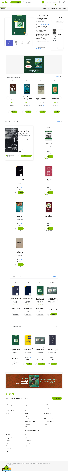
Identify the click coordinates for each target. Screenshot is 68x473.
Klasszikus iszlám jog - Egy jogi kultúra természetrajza (55, 97)
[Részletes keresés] (23, 2)
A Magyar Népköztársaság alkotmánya (49, 215)
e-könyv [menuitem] (18, 5)
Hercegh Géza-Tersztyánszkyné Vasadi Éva (24, 134)
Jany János (27, 99)
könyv (13, 80)
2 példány (53, 314)
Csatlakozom (57, 398)
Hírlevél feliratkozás (48, 418)
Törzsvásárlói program (52, 8)
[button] (33, 43)
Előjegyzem (59, 21)
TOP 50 (45, 424)
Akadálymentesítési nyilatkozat (32, 430)
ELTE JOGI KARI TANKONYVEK (44, 24)
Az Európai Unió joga (16, 298)
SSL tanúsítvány (10, 464)
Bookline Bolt (9, 413)
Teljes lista (58, 76)
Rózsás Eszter (49, 182)
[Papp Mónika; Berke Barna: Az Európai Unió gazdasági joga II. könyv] (40, 290)
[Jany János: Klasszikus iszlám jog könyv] (55, 89)
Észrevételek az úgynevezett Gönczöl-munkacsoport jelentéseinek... (24, 130)
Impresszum (28, 416)
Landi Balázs (19, 219)
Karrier (26, 413)
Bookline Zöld (28, 410)
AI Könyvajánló (16, 2)
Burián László (27, 352)
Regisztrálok (49, 2)
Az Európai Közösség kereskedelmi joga (28, 348)
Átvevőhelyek (9, 446)
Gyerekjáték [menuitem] (52, 5)
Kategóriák (3, 8)
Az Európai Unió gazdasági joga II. (40, 299)
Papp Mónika (15, 302)
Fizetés (8, 440)
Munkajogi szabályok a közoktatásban (19, 251)
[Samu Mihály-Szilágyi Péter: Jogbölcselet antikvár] (48, 135)
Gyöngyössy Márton (41, 99)
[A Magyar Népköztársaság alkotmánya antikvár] (49, 207)
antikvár (11, 127)
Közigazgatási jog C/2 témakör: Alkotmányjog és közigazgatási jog (49, 179)
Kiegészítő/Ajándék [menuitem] (62, 5)
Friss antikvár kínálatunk (11, 122)
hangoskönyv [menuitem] (26, 5)
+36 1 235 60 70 (9, 408)
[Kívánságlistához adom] (53, 21)
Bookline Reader (47, 413)
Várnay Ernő (15, 301)
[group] (9, 43)
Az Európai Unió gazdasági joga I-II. (52, 299)
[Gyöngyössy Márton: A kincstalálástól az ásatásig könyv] (41, 89)
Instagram (29, 440)
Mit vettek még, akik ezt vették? (14, 77)
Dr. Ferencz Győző (19, 253)
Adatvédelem (28, 424)
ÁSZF (26, 426)
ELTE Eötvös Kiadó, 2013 (40, 21)
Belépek (54, 2)
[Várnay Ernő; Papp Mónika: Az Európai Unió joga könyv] (15, 290)
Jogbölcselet (49, 143)
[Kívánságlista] (59, 2)
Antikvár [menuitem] (35, 5)
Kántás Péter (19, 182)
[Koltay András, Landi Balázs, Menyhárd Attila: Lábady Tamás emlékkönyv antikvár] (19, 207)
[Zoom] (26, 33)
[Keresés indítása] (43, 2)
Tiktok (28, 443)
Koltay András (19, 218)
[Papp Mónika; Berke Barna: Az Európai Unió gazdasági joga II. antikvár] (19, 25)
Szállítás (8, 443)
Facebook (29, 438)
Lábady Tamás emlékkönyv (19, 215)
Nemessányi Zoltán (52, 352)
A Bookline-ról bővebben (30, 408)
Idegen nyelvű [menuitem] (43, 5)
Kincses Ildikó (19, 183)
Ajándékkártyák (47, 410)
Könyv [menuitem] (3, 5)
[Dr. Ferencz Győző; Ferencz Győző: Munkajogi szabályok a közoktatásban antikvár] (19, 243)
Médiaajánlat (28, 418)
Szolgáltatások (9, 438)
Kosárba (60, 48)
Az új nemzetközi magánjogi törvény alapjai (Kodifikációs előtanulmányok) (52, 348)
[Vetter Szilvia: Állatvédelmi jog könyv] (13, 89)
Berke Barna (40, 302)
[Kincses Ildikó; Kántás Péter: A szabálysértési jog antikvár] (19, 171)
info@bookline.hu (10, 410)
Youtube (29, 446)
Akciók (60, 8)
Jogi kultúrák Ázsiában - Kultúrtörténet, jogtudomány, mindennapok (27, 97)
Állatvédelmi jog (13, 96)
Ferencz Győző (19, 255)
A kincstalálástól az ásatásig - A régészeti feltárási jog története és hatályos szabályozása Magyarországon (41, 97)
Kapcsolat (8, 448)
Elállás (7, 454)
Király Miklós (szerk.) (52, 301)
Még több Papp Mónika (16, 277)
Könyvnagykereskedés (30, 421)
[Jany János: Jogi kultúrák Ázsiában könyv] (27, 89)
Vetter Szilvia (13, 99)
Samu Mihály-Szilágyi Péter (48, 146)
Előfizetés (65, 8)
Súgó (7, 451)
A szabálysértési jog (19, 179)
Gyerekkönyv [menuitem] (10, 5)
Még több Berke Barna (16, 326)
